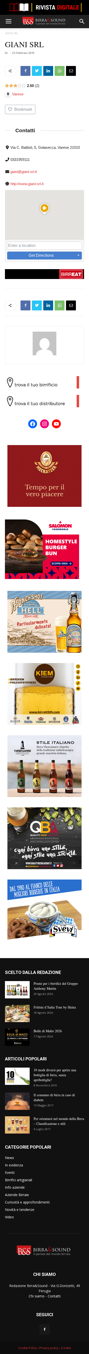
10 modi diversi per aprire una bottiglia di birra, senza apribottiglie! (55, 1075)
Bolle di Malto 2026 (48, 1031)
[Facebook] (44, 1329)
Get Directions (41, 255)
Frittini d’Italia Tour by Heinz (55, 1007)
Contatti (54, 1296)
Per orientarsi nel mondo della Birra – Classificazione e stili (59, 1121)
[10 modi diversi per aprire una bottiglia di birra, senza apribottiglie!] (17, 1076)
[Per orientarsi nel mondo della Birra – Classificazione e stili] (17, 1125)
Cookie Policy (27, 1348)
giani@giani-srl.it (23, 172)
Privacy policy (48, 1348)
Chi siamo (36, 1296)
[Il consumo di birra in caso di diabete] (17, 1101)
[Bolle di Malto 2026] (17, 1037)
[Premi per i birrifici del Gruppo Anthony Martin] (17, 989)
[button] (82, 21)
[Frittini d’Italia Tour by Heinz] (17, 1013)
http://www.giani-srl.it (27, 184)
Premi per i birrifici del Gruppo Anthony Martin (56, 986)
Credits (66, 1348)
